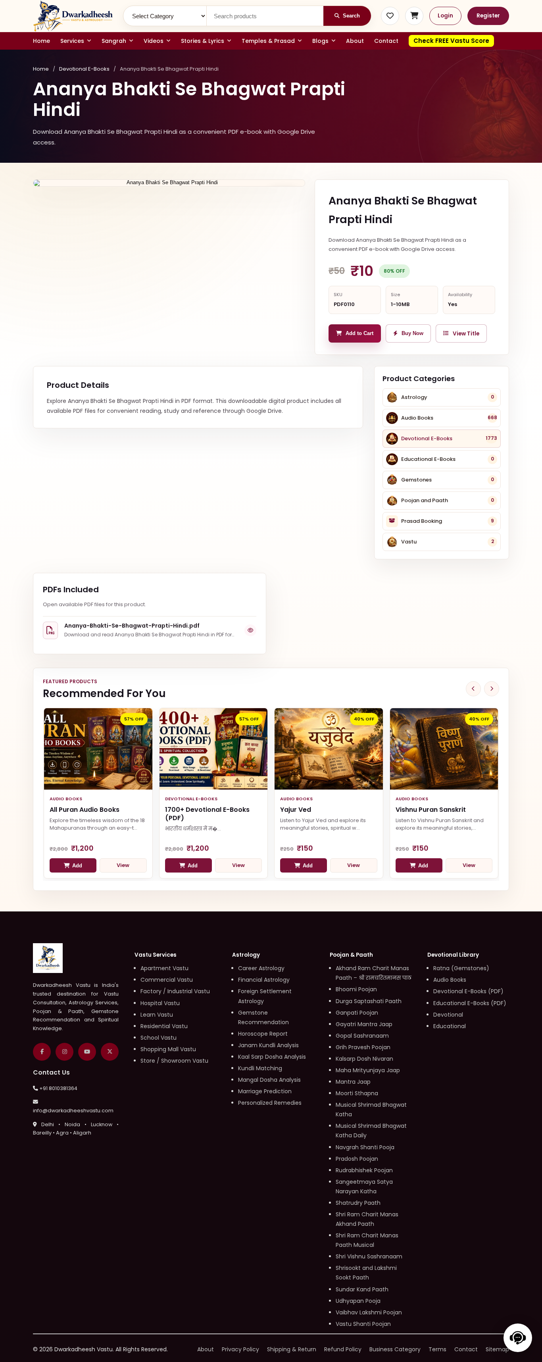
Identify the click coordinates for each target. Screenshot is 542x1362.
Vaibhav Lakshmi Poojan (369, 1312)
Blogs (320, 41)
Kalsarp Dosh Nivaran (364, 1059)
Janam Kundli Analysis (268, 1045)
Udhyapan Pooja (358, 1301)
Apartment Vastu (164, 968)
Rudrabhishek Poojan (364, 1170)
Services (72, 41)
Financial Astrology (264, 980)
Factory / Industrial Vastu (175, 991)
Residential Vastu (164, 1026)
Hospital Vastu (160, 1003)
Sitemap (497, 1349)
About (355, 41)
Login (445, 15)
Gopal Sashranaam (362, 1036)
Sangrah (114, 41)
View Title (466, 333)
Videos (153, 41)
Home (41, 41)
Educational (449, 1026)
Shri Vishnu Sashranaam (369, 1256)
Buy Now (412, 333)
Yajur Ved (295, 809)
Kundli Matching (260, 1068)
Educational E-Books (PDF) (469, 1003)
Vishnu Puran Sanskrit (431, 809)
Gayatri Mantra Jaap (364, 1024)
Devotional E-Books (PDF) (468, 991)
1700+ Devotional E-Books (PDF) (207, 814)
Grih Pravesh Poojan (363, 1047)
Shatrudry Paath (358, 1203)
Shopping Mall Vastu (168, 1049)
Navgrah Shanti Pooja (365, 1147)
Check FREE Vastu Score (451, 41)
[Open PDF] (250, 630)
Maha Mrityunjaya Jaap (368, 1070)
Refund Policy (342, 1349)
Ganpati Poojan (357, 1013)
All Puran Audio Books (84, 809)
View (123, 865)
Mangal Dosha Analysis (269, 1080)
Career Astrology (261, 968)
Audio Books (449, 980)
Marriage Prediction (265, 1091)
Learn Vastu (156, 1015)
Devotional (448, 1015)
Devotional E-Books (84, 69)
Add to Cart (359, 333)
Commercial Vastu (166, 980)
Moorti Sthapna (357, 1093)
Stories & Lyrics (202, 41)
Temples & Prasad (268, 41)
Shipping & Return (291, 1349)
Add (77, 866)
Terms (437, 1349)
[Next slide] (491, 688)
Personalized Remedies (270, 1103)
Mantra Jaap (353, 1082)
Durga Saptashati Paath (369, 1001)
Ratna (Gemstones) (461, 968)
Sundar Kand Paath (362, 1289)
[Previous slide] (473, 688)
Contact (386, 41)
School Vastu (158, 1038)
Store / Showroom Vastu (174, 1061)
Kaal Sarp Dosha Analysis (272, 1057)
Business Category (395, 1349)
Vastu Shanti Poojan (363, 1324)
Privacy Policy (240, 1349)
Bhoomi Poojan (356, 989)
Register (488, 15)
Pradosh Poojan (357, 1159)
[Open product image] (169, 183)
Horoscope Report (263, 1034)
